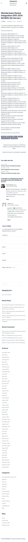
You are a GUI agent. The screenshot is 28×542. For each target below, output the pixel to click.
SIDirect (20, 136)
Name (4, 247)
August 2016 (5, 448)
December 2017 (6, 419)
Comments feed (6, 522)
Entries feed (5, 520)
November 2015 (6, 464)
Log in (3, 518)
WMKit (3, 21)
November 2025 (6, 352)
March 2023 (5, 364)
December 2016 (6, 443)
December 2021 (6, 381)
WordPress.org (5, 525)
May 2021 (4, 388)
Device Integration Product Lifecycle (10, 169)
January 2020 (5, 398)
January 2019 (5, 405)
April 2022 (4, 378)
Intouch (4, 489)
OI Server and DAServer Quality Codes (10, 173)
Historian (4, 486)
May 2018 (4, 412)
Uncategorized (5, 505)
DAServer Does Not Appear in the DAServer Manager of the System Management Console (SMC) (14, 146)
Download (4, 484)
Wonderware (14, 138)
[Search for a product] (26, 3)
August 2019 (5, 400)
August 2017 (5, 429)
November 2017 (6, 421)
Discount (4, 481)
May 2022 (4, 376)
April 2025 (4, 355)
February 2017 (5, 438)
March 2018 (5, 414)
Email (4, 253)
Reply (7, 199)
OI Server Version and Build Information (11, 165)
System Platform (6, 501)
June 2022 (4, 374)
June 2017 (4, 431)
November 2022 (6, 371)
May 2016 (4, 455)
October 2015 (5, 467)
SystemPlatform (5, 138)
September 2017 (6, 426)
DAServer (19, 21)
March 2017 (5, 436)
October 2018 (5, 407)
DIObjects (10, 136)
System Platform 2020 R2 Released (16, 340)
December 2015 (6, 462)
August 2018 (5, 410)
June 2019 (4, 402)
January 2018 (5, 417)
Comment (5, 235)
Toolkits (4, 503)
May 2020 (4, 395)
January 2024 (5, 359)
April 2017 (4, 433)
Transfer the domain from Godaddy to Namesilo (14, 152)
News (3, 498)
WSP (3, 508)
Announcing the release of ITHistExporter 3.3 (13, 304)
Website (4, 260)
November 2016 (6, 445)
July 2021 (4, 386)
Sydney (23, 538)
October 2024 (5, 357)
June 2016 (4, 452)
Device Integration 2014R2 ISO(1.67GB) (10, 127)
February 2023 (5, 366)
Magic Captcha (6, 267)
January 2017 (5, 441)
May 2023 (4, 362)
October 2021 (5, 383)
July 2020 (4, 393)
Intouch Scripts (5, 493)
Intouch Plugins (5, 491)
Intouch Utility (5, 496)
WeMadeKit (13, 1)
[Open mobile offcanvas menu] (1, 3)
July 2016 (4, 450)
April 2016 (4, 457)
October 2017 (5, 424)
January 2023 (5, 369)
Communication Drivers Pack (9, 477)
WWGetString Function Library (14, 335)
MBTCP (15, 136)
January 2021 (5, 390)
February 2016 (5, 460)
